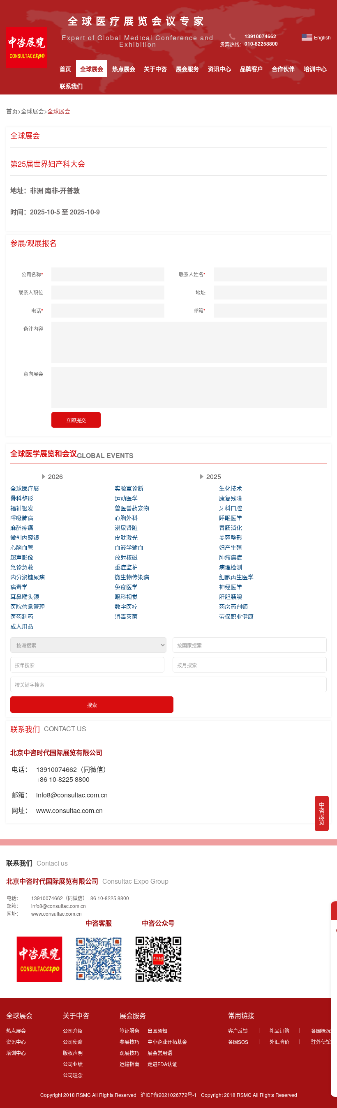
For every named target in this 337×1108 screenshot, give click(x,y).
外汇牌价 (279, 1041)
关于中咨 (155, 68)
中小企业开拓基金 (167, 1041)
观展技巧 (129, 1052)
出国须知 (157, 1030)
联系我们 (71, 86)
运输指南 (129, 1063)
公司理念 (73, 1074)
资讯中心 (219, 68)
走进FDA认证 (162, 1063)
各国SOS (238, 1041)
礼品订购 (279, 1030)
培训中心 (315, 68)
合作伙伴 (283, 68)
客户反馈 (238, 1030)
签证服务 (129, 1030)
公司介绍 (73, 1030)
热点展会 (123, 68)
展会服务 (187, 68)
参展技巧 (129, 1041)
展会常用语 (160, 1052)
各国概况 (321, 1030)
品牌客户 (251, 68)
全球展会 (91, 68)
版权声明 (73, 1052)
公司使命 (73, 1041)
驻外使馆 (321, 1041)
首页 (65, 68)
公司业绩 (73, 1063)
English (322, 37)
